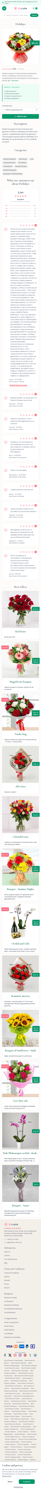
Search (34, 15)
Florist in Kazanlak (30, 1447)
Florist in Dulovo (10, 1444)
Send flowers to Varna (12, 1368)
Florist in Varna (32, 1434)
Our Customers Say (10, 1259)
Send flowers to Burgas (16, 496)
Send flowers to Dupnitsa (19, 1381)
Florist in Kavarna (16, 1447)
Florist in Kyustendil (25, 1452)
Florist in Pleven (23, 1460)
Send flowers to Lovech (13, 1393)
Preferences (18, 1487)
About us (7, 1252)
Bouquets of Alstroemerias (12, 174)
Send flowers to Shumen (13, 1424)
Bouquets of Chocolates (12, 1337)
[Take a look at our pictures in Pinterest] (25, 1355)
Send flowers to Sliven (19, 1411)
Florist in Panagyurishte (13, 1457)
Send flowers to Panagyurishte (24, 1396)
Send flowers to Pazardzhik (18, 576)
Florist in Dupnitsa (23, 1444)
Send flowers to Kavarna (25, 1383)
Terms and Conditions (11, 1273)
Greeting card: (7, 106)
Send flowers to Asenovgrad (13, 1360)
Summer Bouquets (9, 170)
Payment (7, 1280)
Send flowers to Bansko (19, 1363)
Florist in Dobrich (26, 1442)
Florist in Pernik (28, 1457)
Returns (7, 1288)
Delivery (7, 1277)
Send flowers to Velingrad (19, 1371)
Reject (10, 1482)
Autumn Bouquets (9, 159)
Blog (5, 1263)
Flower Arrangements (11, 1322)
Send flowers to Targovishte (20, 1419)
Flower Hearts (8, 1326)
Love (31, 159)
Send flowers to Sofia (16, 406)
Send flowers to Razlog (26, 1406)
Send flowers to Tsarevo (27, 1421)
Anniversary (23, 159)
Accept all (26, 1482)
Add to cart (21, 116)
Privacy (6, 1284)
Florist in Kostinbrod (24, 1449)
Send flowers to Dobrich (13, 1378)
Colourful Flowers (9, 163)
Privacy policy (6, 1476)
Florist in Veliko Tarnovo (13, 1437)
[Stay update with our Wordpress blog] (35, 1355)
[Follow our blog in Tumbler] (30, 1355)
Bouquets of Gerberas (11, 1305)
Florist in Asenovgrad (27, 1429)
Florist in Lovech (10, 1454)
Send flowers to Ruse (16, 517)
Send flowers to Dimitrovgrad (23, 1376)
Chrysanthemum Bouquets (13, 1309)
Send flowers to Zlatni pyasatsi (21, 1426)
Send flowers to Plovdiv (16, 382)
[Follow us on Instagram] (20, 1355)
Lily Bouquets (8, 1301)
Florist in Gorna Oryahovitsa (27, 1439)
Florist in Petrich (10, 1460)
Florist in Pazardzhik (24, 1454)
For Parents (22, 163)
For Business (7, 166)
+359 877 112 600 (12, 1239)
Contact (7, 1255)
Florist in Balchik (10, 1432)
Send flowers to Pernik (12, 1399)
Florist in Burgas (20, 1434)
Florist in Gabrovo (11, 1439)
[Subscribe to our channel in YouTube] (15, 1355)
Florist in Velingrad (28, 1437)
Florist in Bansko (23, 1432)
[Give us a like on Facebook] (5, 1355)
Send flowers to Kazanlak (13, 1386)
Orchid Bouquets (9, 1312)
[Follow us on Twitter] (10, 1355)
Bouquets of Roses (10, 1298)
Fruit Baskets (8, 1334)
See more (14, 81)
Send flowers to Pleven (18, 1401)
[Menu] (4, 8)
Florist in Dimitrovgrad (12, 1442)
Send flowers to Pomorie (21, 1404)
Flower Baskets (9, 1330)
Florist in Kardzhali (11, 1452)
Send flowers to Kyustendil (17, 457)
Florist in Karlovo (10, 1449)
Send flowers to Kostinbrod (20, 1388)
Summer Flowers (21, 166)
